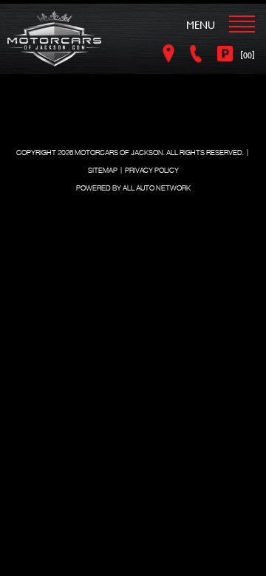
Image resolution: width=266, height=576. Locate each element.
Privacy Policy (152, 170)
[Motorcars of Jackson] (54, 38)
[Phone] (198, 53)
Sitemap (102, 170)
